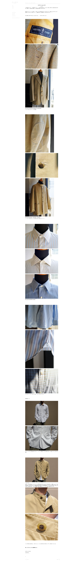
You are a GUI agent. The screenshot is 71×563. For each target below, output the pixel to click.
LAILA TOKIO (13, 13)
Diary (12, 5)
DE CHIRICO (13, 14)
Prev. (28, 559)
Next (57, 559)
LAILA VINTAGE (14, 12)
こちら (39, 15)
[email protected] (27, 553)
